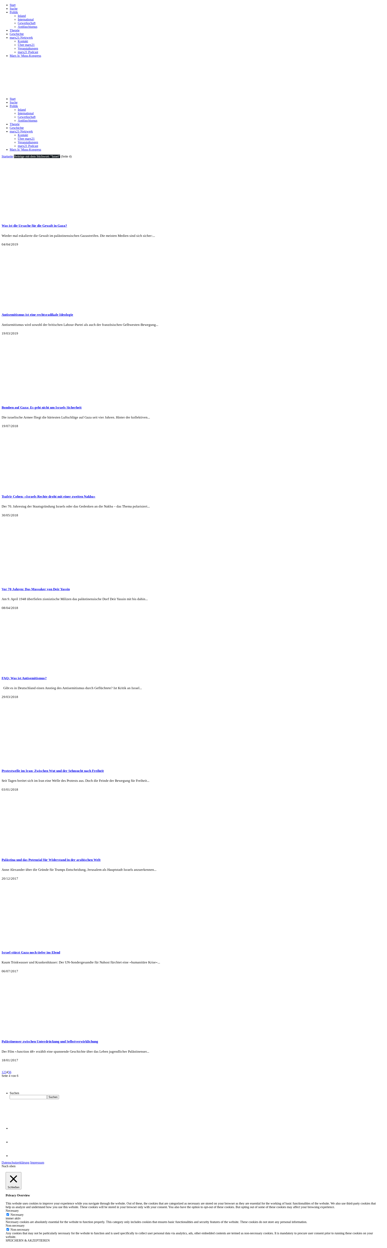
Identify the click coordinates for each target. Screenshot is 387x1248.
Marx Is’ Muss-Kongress (25, 55)
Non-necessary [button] (15, 1225)
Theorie (15, 30)
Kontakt (23, 41)
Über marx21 (26, 45)
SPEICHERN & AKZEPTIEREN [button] (28, 1240)
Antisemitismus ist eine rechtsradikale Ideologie (37, 315)
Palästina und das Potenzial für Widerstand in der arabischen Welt (51, 860)
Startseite (7, 156)
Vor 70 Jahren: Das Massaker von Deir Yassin (36, 589)
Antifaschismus (27, 26)
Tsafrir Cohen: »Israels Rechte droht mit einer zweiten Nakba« (48, 496)
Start (13, 5)
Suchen (14, 1093)
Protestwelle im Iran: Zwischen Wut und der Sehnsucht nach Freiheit (53, 771)
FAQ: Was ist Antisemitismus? (24, 678)
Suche (14, 8)
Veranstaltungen (28, 48)
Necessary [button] (12, 1210)
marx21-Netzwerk (21, 37)
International (26, 19)
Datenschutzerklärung (15, 1162)
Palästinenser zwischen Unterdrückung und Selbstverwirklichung (50, 1041)
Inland (22, 16)
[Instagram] (16, 1155)
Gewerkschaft (26, 23)
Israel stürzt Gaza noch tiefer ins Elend (31, 952)
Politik (14, 12)
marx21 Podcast (28, 52)
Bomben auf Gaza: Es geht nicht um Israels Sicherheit (42, 407)
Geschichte (17, 34)
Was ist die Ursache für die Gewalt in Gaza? (34, 226)
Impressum (37, 1162)
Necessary (17, 1214)
